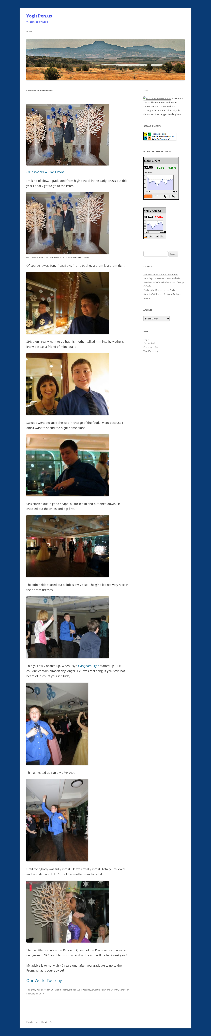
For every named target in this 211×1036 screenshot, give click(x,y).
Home (29, 31)
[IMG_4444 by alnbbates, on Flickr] (67, 576)
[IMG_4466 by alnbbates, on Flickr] (57, 764)
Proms (65, 989)
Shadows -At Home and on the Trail (160, 274)
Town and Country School (113, 989)
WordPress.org (150, 351)
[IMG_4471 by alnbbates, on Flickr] (67, 941)
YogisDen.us (39, 16)
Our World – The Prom (45, 171)
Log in (146, 339)
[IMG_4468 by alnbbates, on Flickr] (67, 253)
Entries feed (149, 343)
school (72, 989)
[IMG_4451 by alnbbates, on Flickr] (67, 333)
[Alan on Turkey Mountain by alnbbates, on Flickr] (157, 98)
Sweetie (96, 989)
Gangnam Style (88, 666)
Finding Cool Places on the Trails (159, 290)
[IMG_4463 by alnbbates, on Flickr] (57, 860)
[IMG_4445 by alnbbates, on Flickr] (67, 414)
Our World (56, 989)
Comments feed (151, 347)
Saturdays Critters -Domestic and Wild (162, 278)
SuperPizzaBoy (84, 989)
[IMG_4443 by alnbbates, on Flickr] (67, 495)
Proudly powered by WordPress (40, 1022)
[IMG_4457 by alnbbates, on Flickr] (67, 657)
